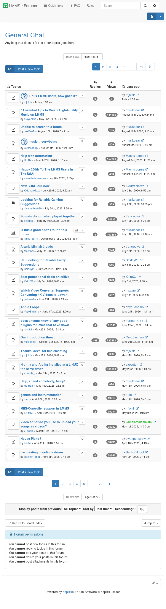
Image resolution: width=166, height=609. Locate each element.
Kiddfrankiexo (32, 190)
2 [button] (103, 67)
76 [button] (141, 67)
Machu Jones (135, 155)
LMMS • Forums (22, 5)
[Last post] (82, 95)
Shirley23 (29, 269)
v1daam (29, 430)
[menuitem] (90, 5)
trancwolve (133, 216)
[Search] (145, 5)
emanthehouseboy (35, 178)
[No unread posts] (13, 97)
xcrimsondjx (31, 148)
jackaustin (30, 299)
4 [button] (117, 67)
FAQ (76, 5)
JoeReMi (29, 131)
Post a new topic (28, 69)
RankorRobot (32, 456)
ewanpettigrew (136, 438)
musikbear (133, 110)
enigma (28, 220)
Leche (27, 443)
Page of (90, 57)
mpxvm (131, 290)
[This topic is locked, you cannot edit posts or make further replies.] (13, 202)
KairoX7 (29, 281)
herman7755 (134, 320)
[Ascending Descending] (125, 508)
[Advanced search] (154, 5)
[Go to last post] (137, 95)
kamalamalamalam (139, 422)
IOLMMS (29, 413)
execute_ (29, 373)
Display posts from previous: (41, 509)
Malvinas (29, 251)
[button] (150, 66)
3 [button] (110, 67)
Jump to (150, 523)
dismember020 (33, 208)
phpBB (67, 592)
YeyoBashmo (32, 311)
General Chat (24, 34)
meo (26, 399)
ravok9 (28, 329)
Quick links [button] (55, 5)
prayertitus (30, 119)
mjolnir (28, 102)
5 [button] (124, 67)
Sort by (88, 509)
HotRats (29, 160)
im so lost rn (31, 238)
